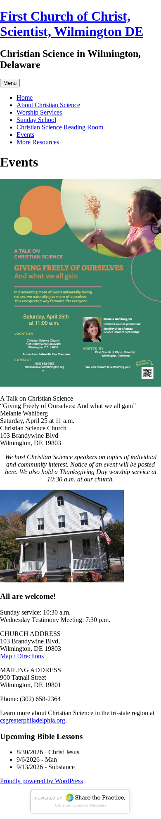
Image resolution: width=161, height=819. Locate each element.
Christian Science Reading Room (60, 127)
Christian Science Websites (81, 805)
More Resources (38, 141)
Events (25, 134)
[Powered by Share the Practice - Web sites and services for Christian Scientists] (80, 812)
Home (25, 97)
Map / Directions (22, 655)
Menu (10, 83)
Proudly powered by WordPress (41, 780)
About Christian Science (48, 104)
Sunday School (36, 119)
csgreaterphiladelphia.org (32, 720)
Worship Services (39, 112)
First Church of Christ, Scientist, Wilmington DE (71, 24)
